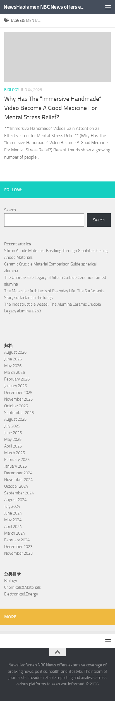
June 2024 (13, 513)
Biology (11, 89)
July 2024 (12, 506)
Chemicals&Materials (22, 587)
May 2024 (12, 519)
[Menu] (108, 7)
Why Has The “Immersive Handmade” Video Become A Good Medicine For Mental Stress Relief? (52, 108)
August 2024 (15, 499)
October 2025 (16, 405)
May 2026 (12, 365)
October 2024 (16, 486)
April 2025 (13, 446)
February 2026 (17, 379)
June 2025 (13, 432)
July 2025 (12, 426)
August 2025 (15, 419)
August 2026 (15, 352)
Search (10, 209)
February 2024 (17, 539)
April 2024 (13, 526)
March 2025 (14, 452)
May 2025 (12, 439)
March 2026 (14, 372)
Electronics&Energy (21, 594)
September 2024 (19, 493)
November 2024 (18, 479)
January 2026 (15, 385)
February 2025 (17, 459)
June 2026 (13, 359)
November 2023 (18, 553)
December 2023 (18, 546)
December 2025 (18, 392)
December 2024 (18, 472)
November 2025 (18, 399)
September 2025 (19, 412)
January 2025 (15, 466)
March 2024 (14, 533)
